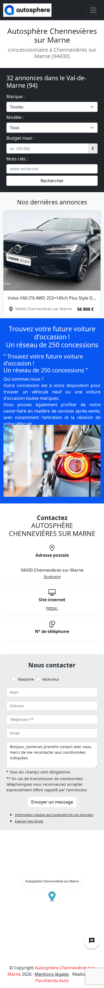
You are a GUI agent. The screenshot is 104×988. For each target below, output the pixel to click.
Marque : (15, 96)
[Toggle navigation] (93, 10)
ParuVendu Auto (52, 980)
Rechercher (52, 181)
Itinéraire (52, 576)
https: (52, 608)
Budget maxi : (20, 138)
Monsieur (50, 679)
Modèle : (15, 117)
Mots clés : (17, 159)
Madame (26, 679)
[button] (9, 254)
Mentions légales (52, 974)
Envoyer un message (52, 802)
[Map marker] (52, 896)
